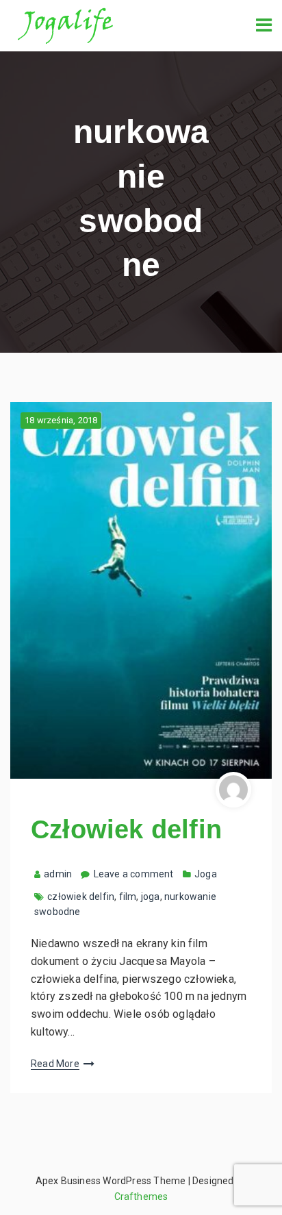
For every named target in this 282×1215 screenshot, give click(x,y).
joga (150, 896)
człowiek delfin (80, 896)
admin (58, 873)
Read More (55, 1063)
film (128, 896)
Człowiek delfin (126, 829)
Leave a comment (134, 873)
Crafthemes (141, 1196)
